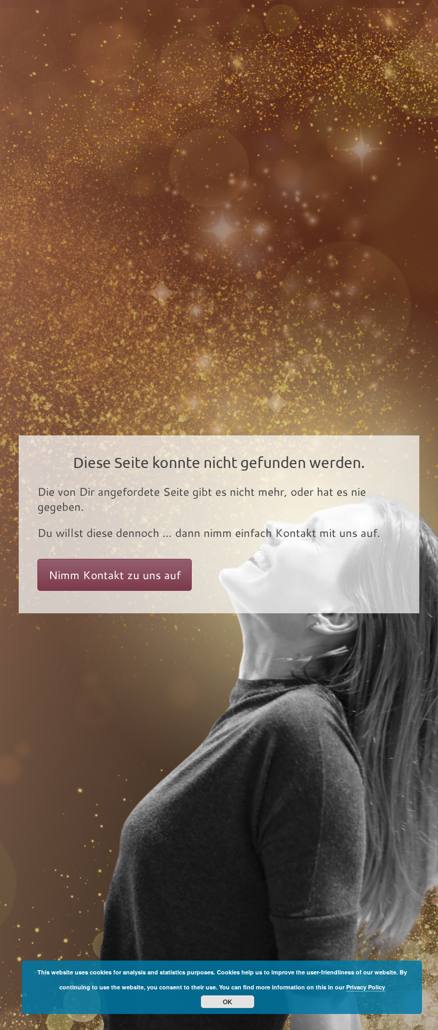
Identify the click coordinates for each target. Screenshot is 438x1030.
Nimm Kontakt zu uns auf (115, 575)
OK (227, 1001)
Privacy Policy (365, 987)
